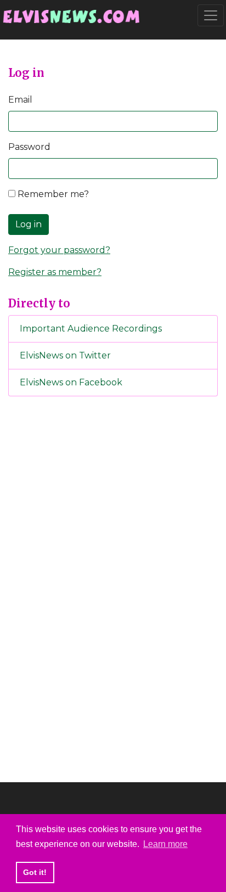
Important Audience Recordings (91, 328)
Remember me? (52, 194)
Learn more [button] (165, 844)
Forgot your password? (59, 250)
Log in (28, 224)
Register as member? (54, 272)
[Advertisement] (113, 587)
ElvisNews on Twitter (65, 355)
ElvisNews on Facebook (71, 382)
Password (29, 147)
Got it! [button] (35, 872)
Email (20, 99)
